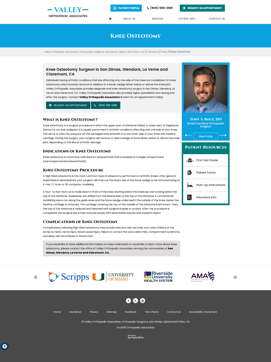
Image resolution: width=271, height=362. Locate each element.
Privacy (94, 311)
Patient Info (187, 19)
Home (110, 19)
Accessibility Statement (203, 311)
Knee (164, 51)
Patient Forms (206, 173)
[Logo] (68, 12)
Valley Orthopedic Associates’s (100, 97)
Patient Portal (128, 8)
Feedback (130, 311)
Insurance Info (206, 197)
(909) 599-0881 (161, 8)
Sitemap (111, 311)
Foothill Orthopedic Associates (135, 327)
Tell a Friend (152, 311)
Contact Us (217, 19)
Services (157, 19)
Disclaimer (75, 311)
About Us (129, 19)
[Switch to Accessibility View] (5, 346)
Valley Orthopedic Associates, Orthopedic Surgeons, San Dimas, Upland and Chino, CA (94, 51)
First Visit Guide (207, 160)
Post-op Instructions (211, 185)
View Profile (206, 136)
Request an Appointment (205, 8)
